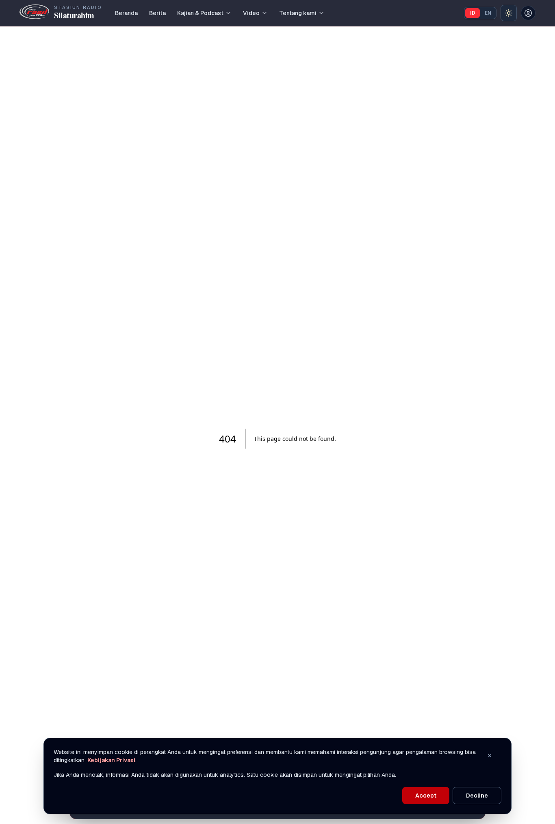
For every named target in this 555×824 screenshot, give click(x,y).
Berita (157, 13)
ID (472, 13)
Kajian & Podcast (200, 13)
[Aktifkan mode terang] (509, 13)
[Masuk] (528, 13)
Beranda (126, 13)
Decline (477, 795)
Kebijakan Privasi (111, 760)
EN (488, 13)
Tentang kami (298, 13)
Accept (425, 795)
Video (251, 13)
